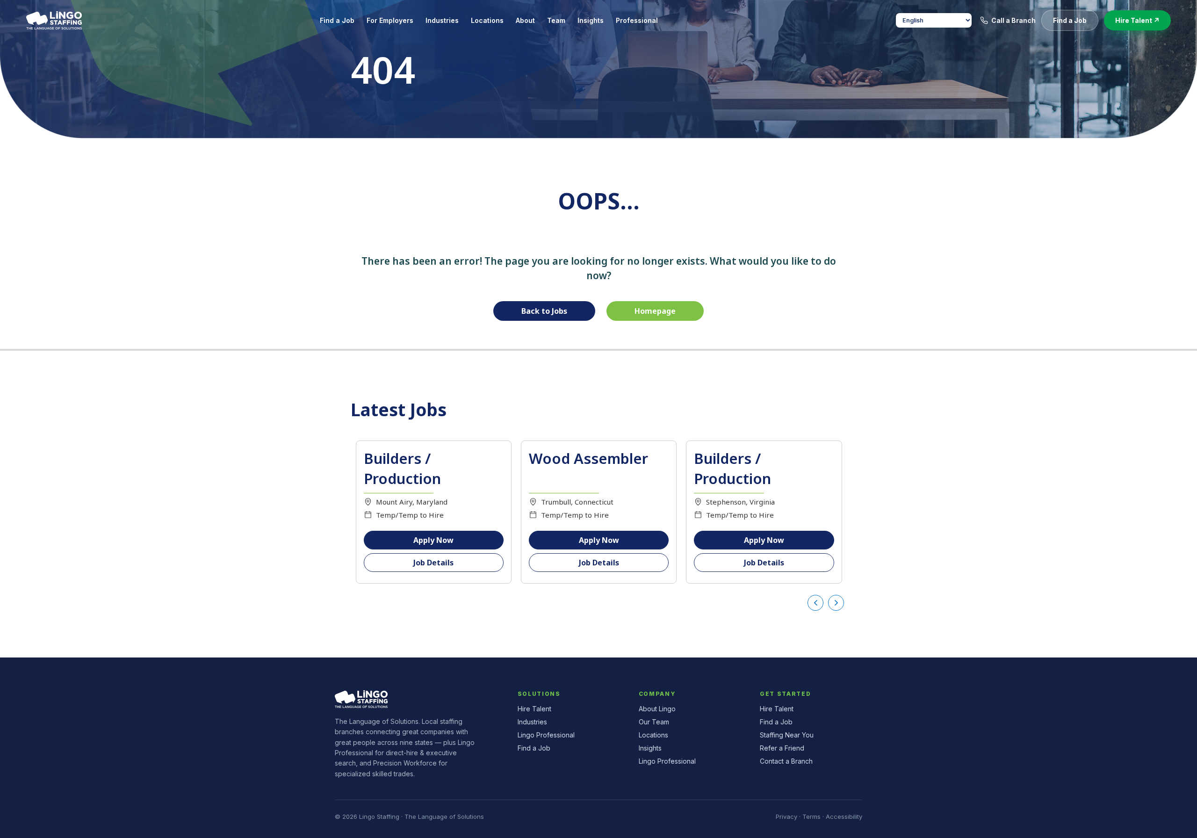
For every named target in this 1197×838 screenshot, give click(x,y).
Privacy (786, 816)
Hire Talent (534, 709)
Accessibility (844, 816)
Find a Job (534, 748)
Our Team (654, 722)
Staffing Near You (787, 735)
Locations (653, 735)
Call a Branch (1013, 20)
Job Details (433, 562)
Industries (532, 722)
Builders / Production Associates (732, 478)
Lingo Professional (546, 735)
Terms (811, 816)
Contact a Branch (786, 761)
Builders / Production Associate (402, 478)
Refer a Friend (782, 748)
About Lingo (657, 709)
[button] (1069, 20)
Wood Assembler (588, 458)
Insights (650, 748)
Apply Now (433, 540)
